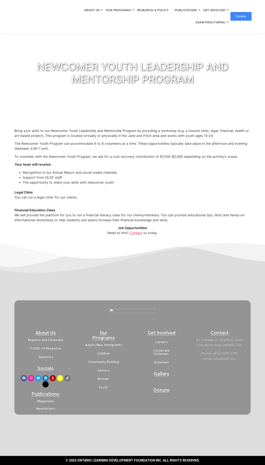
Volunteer (161, 362)
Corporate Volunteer (161, 352)
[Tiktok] (67, 378)
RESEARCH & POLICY (153, 10)
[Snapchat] (60, 378)
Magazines (45, 401)
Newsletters (45, 409)
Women (103, 379)
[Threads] (45, 384)
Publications (45, 394)
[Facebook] (24, 378)
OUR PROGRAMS (118, 10)
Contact (136, 233)
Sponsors (45, 357)
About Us (45, 333)
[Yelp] (53, 378)
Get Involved (162, 333)
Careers (161, 342)
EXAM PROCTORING (210, 22)
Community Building (103, 362)
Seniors (103, 370)
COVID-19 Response (45, 348)
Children (103, 353)
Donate (161, 390)
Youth (103, 387)
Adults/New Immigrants (103, 345)
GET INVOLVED (214, 10)
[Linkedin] (45, 378)
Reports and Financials (45, 340)
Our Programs (103, 335)
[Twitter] (38, 378)
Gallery (161, 374)
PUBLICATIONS (186, 10)
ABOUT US (92, 10)
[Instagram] (31, 378)
